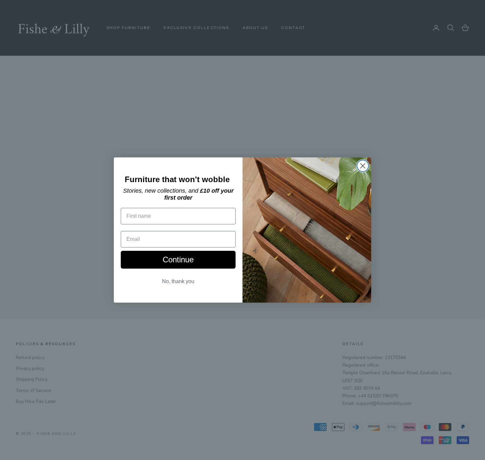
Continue (178, 259)
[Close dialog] (363, 166)
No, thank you (178, 281)
